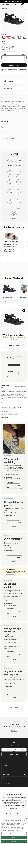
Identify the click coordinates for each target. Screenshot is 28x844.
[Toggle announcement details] (23, 1)
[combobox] (14, 57)
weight (10, 414)
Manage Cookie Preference (14, 833)
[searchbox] (7, 408)
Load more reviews (14, 707)
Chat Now (14, 731)
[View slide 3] (15, 734)
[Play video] (14, 319)
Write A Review (14, 365)
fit (2, 414)
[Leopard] (14, 38)
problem (16, 414)
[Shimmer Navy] (24, 38)
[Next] (24, 19)
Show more (4, 417)
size (6, 414)
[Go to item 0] (8, 29)
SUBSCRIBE (14, 754)
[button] (4, 292)
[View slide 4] (16, 734)
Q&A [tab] (17, 345)
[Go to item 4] (13, 29)
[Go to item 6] (16, 29)
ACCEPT (14, 841)
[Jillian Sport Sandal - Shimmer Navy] (9, 289)
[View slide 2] (13, 734)
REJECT (14, 837)
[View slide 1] (11, 734)
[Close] (26, 818)
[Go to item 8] (20, 29)
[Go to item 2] (10, 29)
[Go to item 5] (15, 29)
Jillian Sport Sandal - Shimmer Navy (7, 298)
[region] (14, 830)
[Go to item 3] (11, 29)
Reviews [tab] (11, 345)
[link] (12, 236)
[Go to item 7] (18, 29)
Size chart (24, 54)
